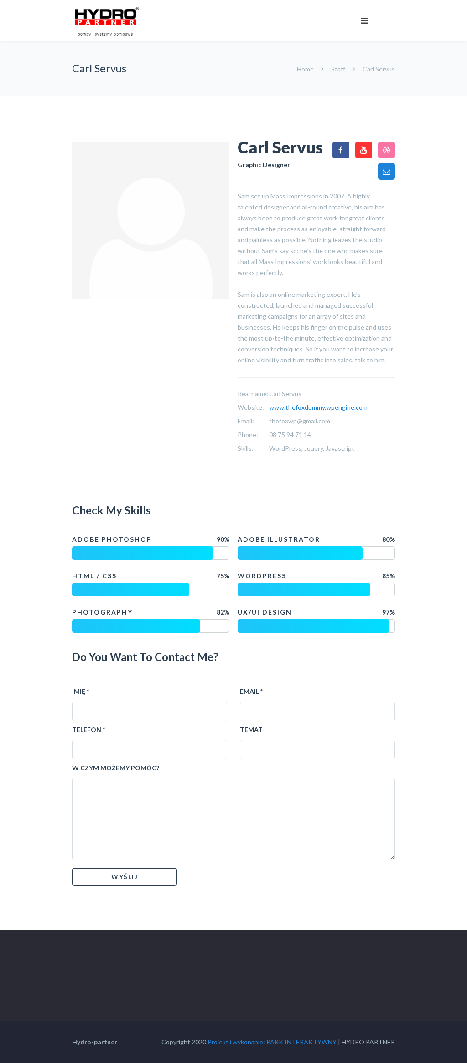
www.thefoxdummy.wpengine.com (318, 407)
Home (306, 69)
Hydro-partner (94, 1042)
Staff (338, 69)
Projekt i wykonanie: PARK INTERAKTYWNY (272, 1042)
